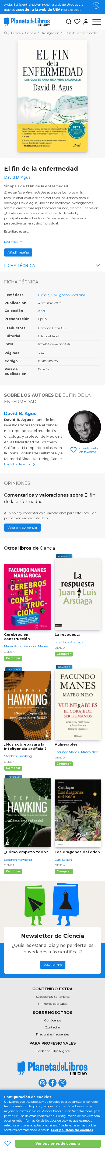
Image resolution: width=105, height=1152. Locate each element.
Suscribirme (52, 965)
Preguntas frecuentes (52, 1034)
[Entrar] (84, 22)
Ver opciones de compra (58, 1144)
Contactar (53, 1027)
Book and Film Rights (52, 1051)
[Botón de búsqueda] (68, 22)
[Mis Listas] (76, 22)
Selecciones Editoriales (52, 997)
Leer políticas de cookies (72, 1130)
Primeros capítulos (52, 1004)
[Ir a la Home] (5, 33)
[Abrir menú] (96, 21)
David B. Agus (20, 413)
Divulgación (60, 295)
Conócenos (52, 1020)
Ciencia (43, 295)
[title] (53, 1068)
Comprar (13, 658)
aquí (77, 10)
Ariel (41, 311)
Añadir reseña (18, 252)
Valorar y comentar (22, 527)
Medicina (78, 295)
